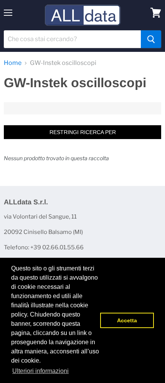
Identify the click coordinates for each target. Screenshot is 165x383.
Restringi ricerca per (83, 132)
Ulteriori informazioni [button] (40, 371)
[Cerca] (151, 39)
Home (12, 63)
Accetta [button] (127, 320)
